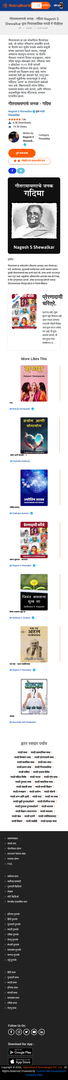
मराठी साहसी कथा (24, 786)
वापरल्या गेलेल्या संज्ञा (16, 853)
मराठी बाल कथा (44, 762)
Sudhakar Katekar (21, 513)
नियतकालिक (44, 138)
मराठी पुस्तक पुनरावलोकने (26, 806)
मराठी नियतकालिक (43, 767)
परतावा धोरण (13, 858)
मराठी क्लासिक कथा (25, 762)
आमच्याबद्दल (12, 838)
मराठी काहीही (31, 821)
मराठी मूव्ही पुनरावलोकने (23, 801)
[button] (39, 5)
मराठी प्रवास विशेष (41, 772)
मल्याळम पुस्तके (14, 949)
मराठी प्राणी (29, 816)
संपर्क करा (11, 843)
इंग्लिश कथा (12, 987)
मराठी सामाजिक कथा (44, 781)
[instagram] (19, 1032)
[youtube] (34, 1032)
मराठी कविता (24, 772)
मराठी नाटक (35, 776)
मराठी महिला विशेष (18, 776)
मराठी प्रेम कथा (50, 776)
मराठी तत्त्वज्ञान (19, 791)
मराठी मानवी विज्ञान (43, 786)
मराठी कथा (22, 752)
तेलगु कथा (11, 1007)
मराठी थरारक (47, 806)
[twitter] (26, 1032)
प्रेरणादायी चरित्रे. (52, 300)
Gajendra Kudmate (21, 461)
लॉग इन (58, 5)
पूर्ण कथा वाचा (22, 153)
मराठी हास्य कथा (24, 767)
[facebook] (11, 1032)
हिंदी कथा (11, 972)
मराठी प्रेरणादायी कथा (44, 757)
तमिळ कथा (12, 1002)
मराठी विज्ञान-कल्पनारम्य (26, 811)
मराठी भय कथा (51, 796)
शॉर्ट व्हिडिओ (12, 896)
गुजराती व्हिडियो (14, 886)
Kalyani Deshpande (21, 409)
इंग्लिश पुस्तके (13, 914)
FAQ (9, 863)
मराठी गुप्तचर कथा (23, 781)
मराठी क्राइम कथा (49, 821)
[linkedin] (42, 1032)
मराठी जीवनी (49, 791)
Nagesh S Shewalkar (20, 111)
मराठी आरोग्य (35, 791)
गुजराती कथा (13, 977)
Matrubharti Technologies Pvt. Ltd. (43, 1067)
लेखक (10, 891)
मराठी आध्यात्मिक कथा (40, 752)
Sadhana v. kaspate (22, 618)
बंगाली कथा (12, 992)
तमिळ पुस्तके (13, 934)
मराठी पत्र (37, 796)
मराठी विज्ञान (17, 821)
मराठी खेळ (16, 816)
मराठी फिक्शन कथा (22, 757)
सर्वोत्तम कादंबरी (14, 881)
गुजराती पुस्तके (13, 924)
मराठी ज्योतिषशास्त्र (47, 816)
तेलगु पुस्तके (12, 939)
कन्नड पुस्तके (13, 954)
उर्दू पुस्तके (12, 959)
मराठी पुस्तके (12, 929)
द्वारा (11, 409)
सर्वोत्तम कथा (12, 876)
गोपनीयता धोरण (14, 848)
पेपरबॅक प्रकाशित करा (17, 901)
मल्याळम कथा (13, 997)
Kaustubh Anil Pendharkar (24, 722)
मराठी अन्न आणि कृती (19, 796)
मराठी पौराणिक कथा (46, 801)
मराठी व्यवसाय (46, 811)
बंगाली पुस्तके (13, 944)
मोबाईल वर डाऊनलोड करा (33, 160)
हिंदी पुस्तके (12, 919)
